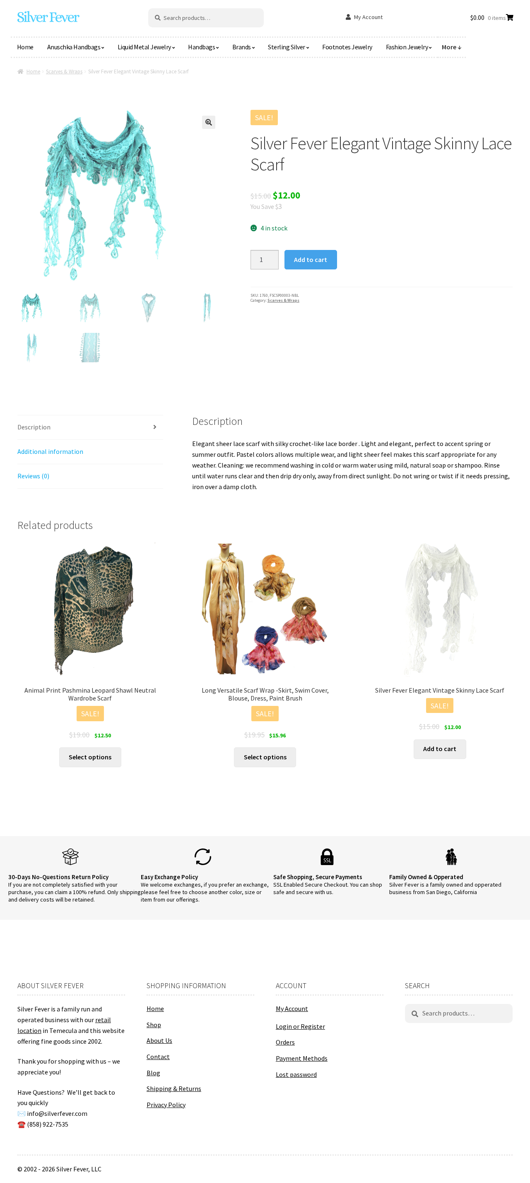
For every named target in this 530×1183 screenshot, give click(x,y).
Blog (153, 1073)
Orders (285, 1042)
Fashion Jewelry (407, 47)
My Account (368, 17)
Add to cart (310, 259)
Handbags (201, 47)
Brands (241, 47)
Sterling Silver (286, 47)
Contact (158, 1056)
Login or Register (300, 1026)
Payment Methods (302, 1058)
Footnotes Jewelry (347, 47)
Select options (90, 757)
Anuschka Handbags (74, 47)
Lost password (296, 1074)
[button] (208, 122)
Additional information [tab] (50, 451)
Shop (154, 1025)
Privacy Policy (166, 1105)
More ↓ (452, 47)
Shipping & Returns (174, 1088)
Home (25, 47)
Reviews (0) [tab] (33, 476)
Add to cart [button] (439, 748)
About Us (159, 1040)
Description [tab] (34, 427)
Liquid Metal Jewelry (144, 47)
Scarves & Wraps (64, 71)
